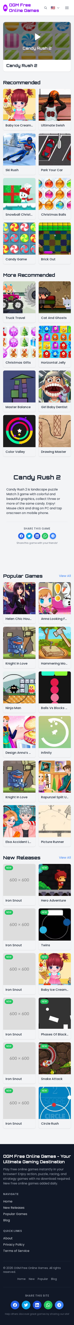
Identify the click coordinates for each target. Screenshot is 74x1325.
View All (65, 576)
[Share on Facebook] (21, 536)
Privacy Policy (13, 1244)
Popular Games (15, 1214)
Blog (6, 1220)
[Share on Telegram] (53, 536)
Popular (43, 1279)
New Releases (13, 1207)
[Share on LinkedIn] (37, 536)
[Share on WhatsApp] (45, 536)
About (8, 1238)
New (32, 1279)
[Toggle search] (45, 7)
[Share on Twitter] (29, 536)
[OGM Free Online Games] (5, 8)
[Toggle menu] (67, 8)
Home (7, 1201)
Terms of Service (16, 1251)
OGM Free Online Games (24, 8)
